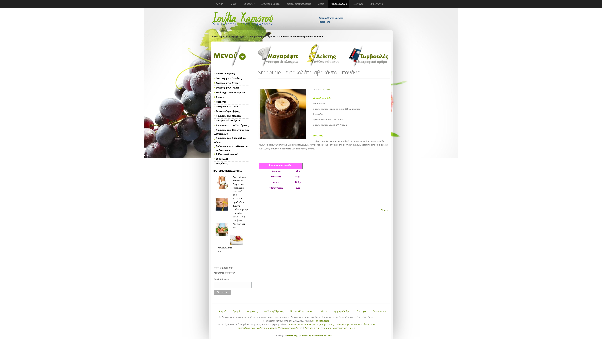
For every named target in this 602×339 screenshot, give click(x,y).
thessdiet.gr (292, 335)
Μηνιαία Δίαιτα (225, 247)
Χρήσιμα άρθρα (256, 36)
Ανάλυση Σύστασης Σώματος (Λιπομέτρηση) (311, 324)
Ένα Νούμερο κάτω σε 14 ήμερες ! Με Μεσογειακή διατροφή (239, 184)
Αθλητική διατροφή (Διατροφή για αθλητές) (279, 327)
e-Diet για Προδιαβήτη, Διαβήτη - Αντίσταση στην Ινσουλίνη (240, 205)
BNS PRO (327, 335)
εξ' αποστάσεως (320, 320)
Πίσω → (384, 210)
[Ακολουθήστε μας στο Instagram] (331, 14)
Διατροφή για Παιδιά (344, 327)
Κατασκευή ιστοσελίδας (311, 335)
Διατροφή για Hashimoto (318, 327)
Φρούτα (271, 36)
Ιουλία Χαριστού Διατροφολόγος (228, 36)
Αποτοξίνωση (239, 223)
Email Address (221, 279)
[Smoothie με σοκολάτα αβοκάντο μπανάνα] (283, 137)
